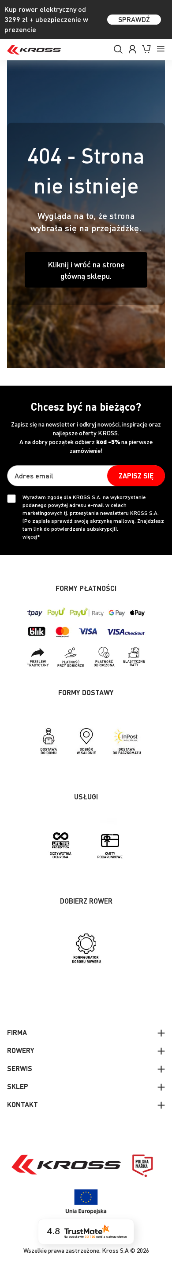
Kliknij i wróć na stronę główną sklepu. (86, 270)
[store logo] (34, 50)
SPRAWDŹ (134, 19)
